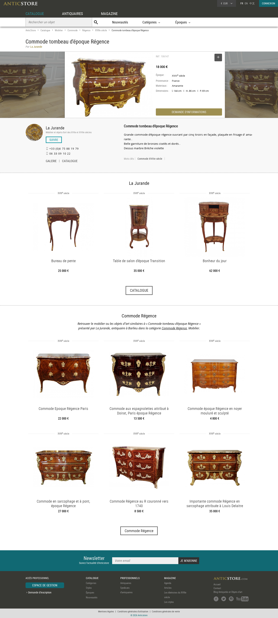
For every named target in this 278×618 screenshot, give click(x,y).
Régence (86, 30)
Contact (217, 588)
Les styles (169, 602)
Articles (168, 587)
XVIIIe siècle (101, 30)
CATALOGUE (35, 13)
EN (246, 3)
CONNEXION (268, 3)
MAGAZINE (109, 13)
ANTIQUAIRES (72, 13)
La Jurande (55, 128)
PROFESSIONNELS (130, 578)
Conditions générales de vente (166, 611)
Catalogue (45, 30)
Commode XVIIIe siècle (149, 158)
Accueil (217, 584)
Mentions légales (106, 611)
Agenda (167, 583)
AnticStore (31, 30)
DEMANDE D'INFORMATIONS (189, 112)
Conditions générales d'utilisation (132, 611)
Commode (73, 30)
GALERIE (51, 161)
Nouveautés (120, 22)
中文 (252, 3)
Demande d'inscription (39, 592)
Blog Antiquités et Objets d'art (228, 592)
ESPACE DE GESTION (44, 585)
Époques (90, 592)
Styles (89, 587)
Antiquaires (125, 583)
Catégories (91, 583)
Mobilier (59, 30)
